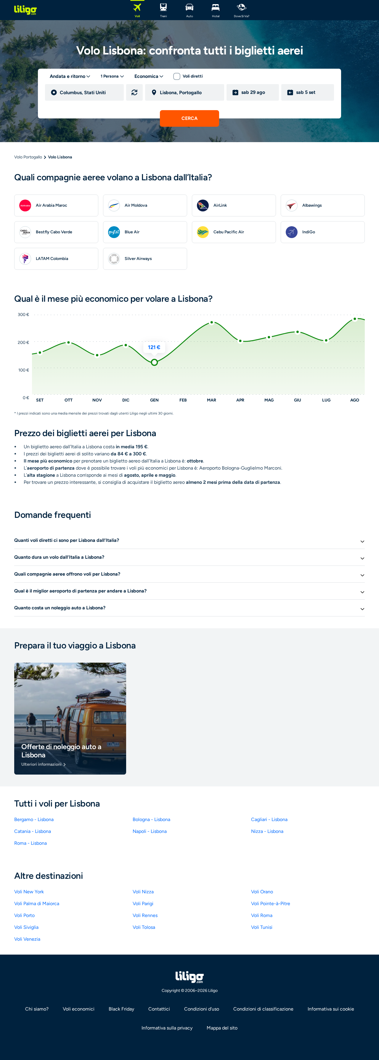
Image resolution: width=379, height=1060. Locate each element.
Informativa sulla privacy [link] (167, 1028)
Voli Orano (262, 891)
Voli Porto (24, 915)
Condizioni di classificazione (263, 1009)
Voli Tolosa (144, 927)
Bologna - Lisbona (151, 819)
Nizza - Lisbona (267, 831)
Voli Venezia (27, 939)
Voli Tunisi (261, 927)
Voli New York (29, 891)
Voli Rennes (145, 915)
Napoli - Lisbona (150, 831)
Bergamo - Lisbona (34, 819)
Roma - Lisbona (30, 843)
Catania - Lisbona (32, 831)
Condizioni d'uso (201, 1009)
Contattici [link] (159, 1009)
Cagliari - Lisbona (269, 819)
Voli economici (78, 1009)
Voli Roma (261, 915)
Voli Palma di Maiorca (36, 903)
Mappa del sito (222, 1028)
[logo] (25, 10)
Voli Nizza (143, 891)
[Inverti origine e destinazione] (134, 92)
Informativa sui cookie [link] (331, 1009)
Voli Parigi (143, 903)
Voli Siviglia (26, 927)
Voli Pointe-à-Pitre (270, 903)
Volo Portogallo (28, 157)
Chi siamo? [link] (37, 1009)
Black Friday (121, 1009)
